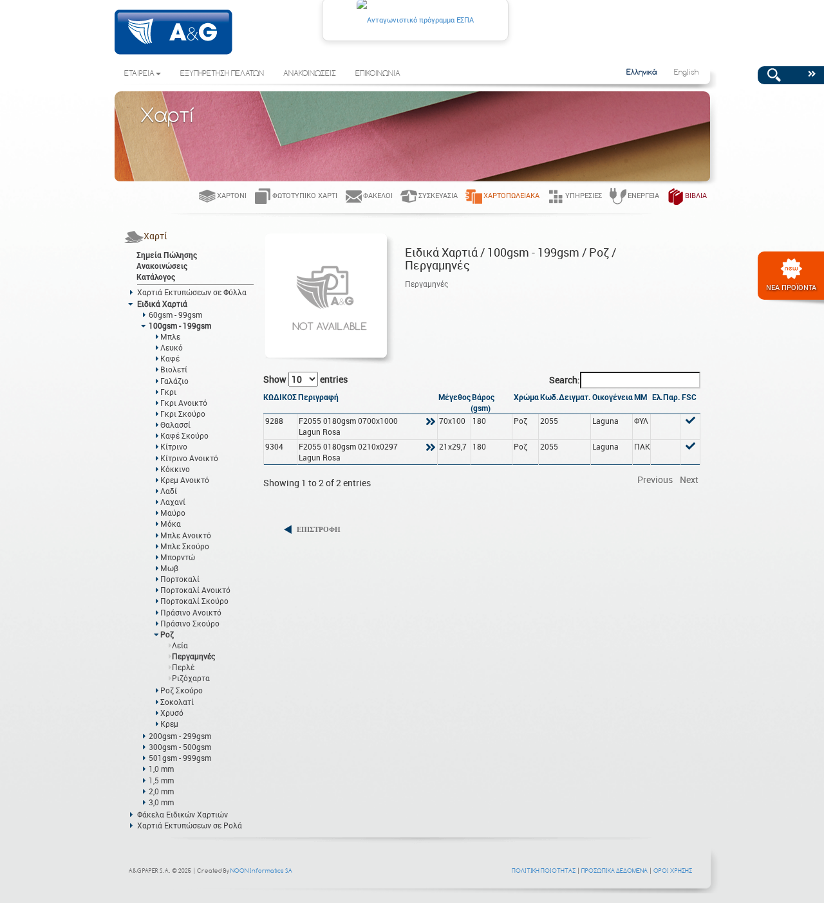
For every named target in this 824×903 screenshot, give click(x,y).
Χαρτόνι (232, 195)
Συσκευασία (438, 195)
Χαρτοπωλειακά (511, 195)
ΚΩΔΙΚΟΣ (280, 397)
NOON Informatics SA (261, 870)
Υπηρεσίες (583, 195)
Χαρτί (155, 236)
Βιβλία (696, 195)
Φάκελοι (378, 195)
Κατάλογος (155, 276)
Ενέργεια (643, 195)
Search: (564, 380)
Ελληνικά (641, 73)
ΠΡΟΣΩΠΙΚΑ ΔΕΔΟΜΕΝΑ (614, 870)
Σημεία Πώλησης (166, 255)
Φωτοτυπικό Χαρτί (304, 195)
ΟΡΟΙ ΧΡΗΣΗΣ (672, 870)
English (686, 73)
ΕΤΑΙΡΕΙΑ (139, 74)
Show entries (305, 379)
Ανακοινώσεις (161, 265)
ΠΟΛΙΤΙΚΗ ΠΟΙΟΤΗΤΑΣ (544, 870)
